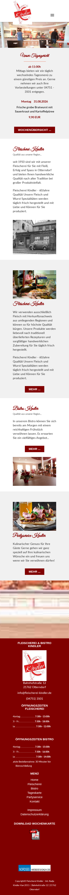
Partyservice (35, 797)
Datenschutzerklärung (35, 814)
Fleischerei (35, 784)
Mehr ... (34, 389)
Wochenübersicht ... (34, 130)
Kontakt (34, 801)
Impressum (34, 810)
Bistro (34, 788)
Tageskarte (34, 792)
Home (34, 779)
